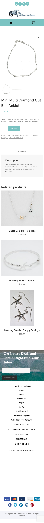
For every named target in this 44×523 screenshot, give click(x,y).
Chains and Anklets (18, 135)
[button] (39, 38)
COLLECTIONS (32, 135)
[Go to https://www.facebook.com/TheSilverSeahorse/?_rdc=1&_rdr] (27, 4)
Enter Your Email (8, 367)
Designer (4, 138)
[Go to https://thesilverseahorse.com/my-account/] (24, 4)
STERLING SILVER (16, 138)
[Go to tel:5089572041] (20, 4)
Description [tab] (22, 151)
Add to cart (14, 128)
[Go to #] (15, 505)
